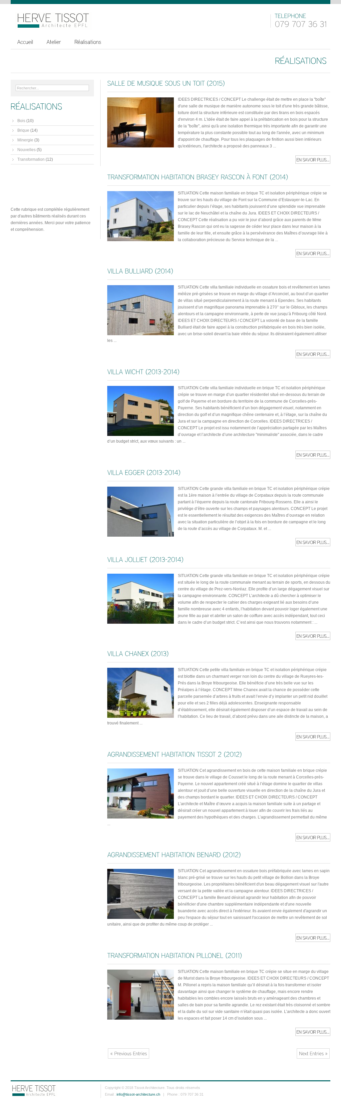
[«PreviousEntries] (128, 1053)
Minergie (25, 140)
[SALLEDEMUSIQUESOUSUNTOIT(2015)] (166, 83)
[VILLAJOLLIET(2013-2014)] (145, 559)
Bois (21, 120)
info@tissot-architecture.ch (138, 1094)
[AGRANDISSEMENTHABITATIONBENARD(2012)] (174, 855)
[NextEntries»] (313, 1053)
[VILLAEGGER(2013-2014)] (143, 472)
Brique (23, 130)
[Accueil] (25, 42)
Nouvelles (26, 149)
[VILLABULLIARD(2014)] (140, 270)
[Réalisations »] (88, 42)
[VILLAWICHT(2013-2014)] (143, 371)
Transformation (31, 159)
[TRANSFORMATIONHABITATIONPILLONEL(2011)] (174, 955)
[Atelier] (54, 42)
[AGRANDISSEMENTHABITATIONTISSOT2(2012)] (174, 754)
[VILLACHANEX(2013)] (138, 653)
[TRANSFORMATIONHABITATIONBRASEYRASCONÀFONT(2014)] (197, 177)
